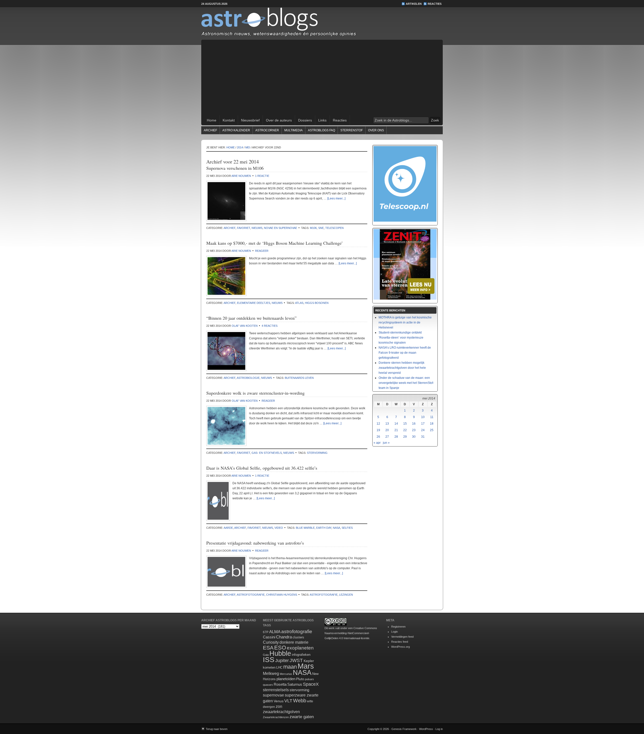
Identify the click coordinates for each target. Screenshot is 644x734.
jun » (386, 442)
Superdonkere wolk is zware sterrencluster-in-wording (255, 393)
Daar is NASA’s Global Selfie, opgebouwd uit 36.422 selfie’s (261, 468)
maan (290, 667)
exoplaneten (300, 647)
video (278, 527)
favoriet (243, 227)
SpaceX (311, 684)
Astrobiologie (248, 377)
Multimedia (293, 130)
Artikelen (414, 3)
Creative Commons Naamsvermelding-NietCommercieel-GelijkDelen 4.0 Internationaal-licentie (351, 633)
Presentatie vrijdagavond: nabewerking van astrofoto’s (255, 543)
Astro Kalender (236, 130)
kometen (269, 667)
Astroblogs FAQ (321, 130)
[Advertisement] (322, 77)
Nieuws (257, 227)
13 (387, 423)
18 (431, 423)
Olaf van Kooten (245, 325)
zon (279, 706)
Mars (306, 666)
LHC (279, 667)
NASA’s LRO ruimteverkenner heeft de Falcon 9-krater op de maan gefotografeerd (405, 352)
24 (423, 430)
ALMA (274, 631)
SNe (321, 227)
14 (396, 423)
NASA (336, 527)
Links (322, 120)
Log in (439, 728)
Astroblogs (322, 24)
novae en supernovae (280, 227)
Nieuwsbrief (250, 120)
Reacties (434, 3)
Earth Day (323, 527)
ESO (280, 647)
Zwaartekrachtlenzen (276, 717)
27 (387, 436)
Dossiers (305, 120)
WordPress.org (400, 646)
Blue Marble (305, 527)
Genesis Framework (404, 728)
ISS (268, 660)
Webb (299, 700)
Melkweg (271, 673)
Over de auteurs (279, 120)
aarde (228, 527)
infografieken (301, 655)
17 (423, 423)
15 (405, 423)
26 (378, 436)
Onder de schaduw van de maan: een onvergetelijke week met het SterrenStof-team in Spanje (406, 383)
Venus (279, 701)
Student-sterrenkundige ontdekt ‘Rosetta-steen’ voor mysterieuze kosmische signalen (401, 337)
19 (378, 430)
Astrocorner (267, 130)
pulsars (309, 679)
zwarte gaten (302, 716)
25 (431, 430)
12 (378, 423)
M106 (313, 227)
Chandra (284, 637)
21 (396, 430)
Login (394, 631)
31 (423, 436)
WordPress (426, 728)
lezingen (346, 594)
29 (405, 436)
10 (423, 417)
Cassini (269, 637)
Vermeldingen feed (402, 636)
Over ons (376, 130)
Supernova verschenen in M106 (235, 168)
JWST (296, 660)
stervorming (317, 452)
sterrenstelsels (276, 689)
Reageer (261, 250)
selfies (347, 527)
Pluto (300, 679)
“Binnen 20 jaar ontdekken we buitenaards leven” (251, 318)
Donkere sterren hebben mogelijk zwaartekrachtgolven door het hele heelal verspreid (402, 368)
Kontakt (229, 120)
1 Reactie (262, 175)
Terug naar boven (216, 728)
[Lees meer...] (336, 198)
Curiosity (271, 642)
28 (396, 436)
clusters (298, 637)
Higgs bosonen (317, 302)
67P (265, 632)
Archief (210, 130)
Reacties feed (399, 641)
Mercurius (286, 673)
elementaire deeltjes (253, 302)
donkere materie (293, 642)
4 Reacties (269, 325)
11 (431, 417)
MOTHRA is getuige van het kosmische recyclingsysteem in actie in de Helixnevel (405, 322)
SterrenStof (351, 130)
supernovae (273, 695)
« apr (377, 442)
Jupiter (282, 660)
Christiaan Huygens (281, 594)
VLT (288, 700)
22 (405, 430)
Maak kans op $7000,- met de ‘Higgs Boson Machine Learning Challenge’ (274, 243)
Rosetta (280, 684)
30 (414, 436)
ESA (268, 648)
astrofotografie (251, 594)
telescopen (334, 227)
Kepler (309, 661)
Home (211, 120)
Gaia (266, 654)
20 (387, 430)
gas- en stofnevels (267, 452)
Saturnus (294, 684)
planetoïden (285, 679)
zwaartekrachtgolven (281, 712)
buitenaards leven (299, 377)
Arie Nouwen (241, 175)
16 (414, 423)
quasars (268, 684)
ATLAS (299, 302)
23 (414, 430)
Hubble (280, 653)
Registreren (398, 626)
